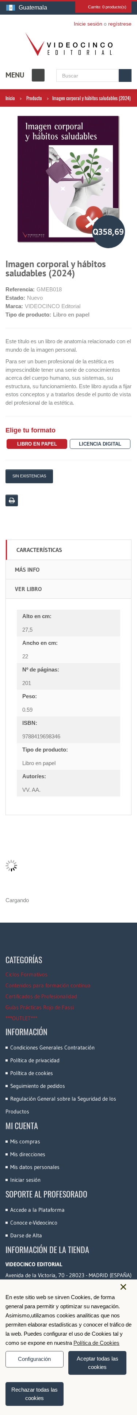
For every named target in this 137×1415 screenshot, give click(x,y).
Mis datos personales (35, 1167)
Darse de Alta (26, 1235)
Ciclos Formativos (26, 974)
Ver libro (28, 589)
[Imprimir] (11, 500)
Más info (27, 569)
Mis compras (25, 1141)
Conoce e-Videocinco (33, 1222)
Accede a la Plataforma (37, 1209)
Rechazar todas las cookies (34, 1393)
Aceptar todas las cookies (97, 1362)
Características (39, 549)
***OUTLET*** (21, 1018)
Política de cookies (31, 1073)
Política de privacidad (35, 1060)
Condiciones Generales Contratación (52, 1047)
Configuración (34, 1359)
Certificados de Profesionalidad (41, 996)
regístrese (120, 24)
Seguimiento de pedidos (37, 1085)
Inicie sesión (88, 24)
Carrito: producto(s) (107, 7)
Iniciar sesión (25, 1179)
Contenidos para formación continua (48, 985)
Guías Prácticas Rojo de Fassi (39, 1007)
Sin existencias (29, 476)
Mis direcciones (27, 1154)
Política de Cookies (96, 1343)
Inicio (10, 98)
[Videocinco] (69, 44)
